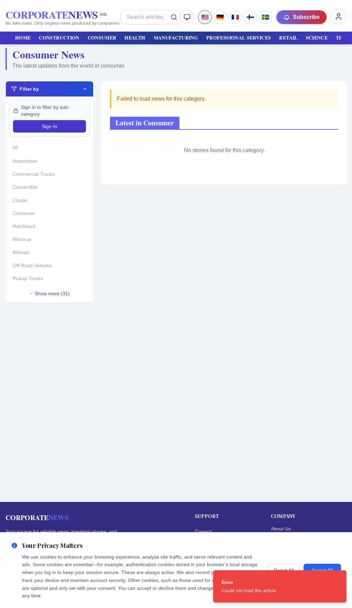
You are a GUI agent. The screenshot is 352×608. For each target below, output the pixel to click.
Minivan (21, 252)
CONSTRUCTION (59, 37)
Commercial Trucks (34, 174)
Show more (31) (52, 293)
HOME (23, 37)
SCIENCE (317, 37)
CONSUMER (102, 37)
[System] (187, 17)
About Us (281, 528)
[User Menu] (338, 16)
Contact (203, 531)
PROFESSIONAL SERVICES (238, 37)
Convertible (25, 187)
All (15, 147)
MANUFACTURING (176, 37)
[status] (279, 586)
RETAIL (288, 37)
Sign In (49, 126)
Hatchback (24, 226)
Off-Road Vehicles (32, 265)
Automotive (25, 161)
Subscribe (306, 17)
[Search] (173, 17)
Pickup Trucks (28, 278)
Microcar (22, 239)
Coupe (20, 200)
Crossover (24, 213)
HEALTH (134, 37)
